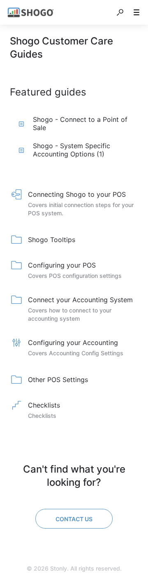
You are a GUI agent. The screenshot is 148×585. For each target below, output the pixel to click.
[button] (120, 12)
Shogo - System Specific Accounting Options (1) (71, 150)
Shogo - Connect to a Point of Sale (80, 123)
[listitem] (74, 204)
